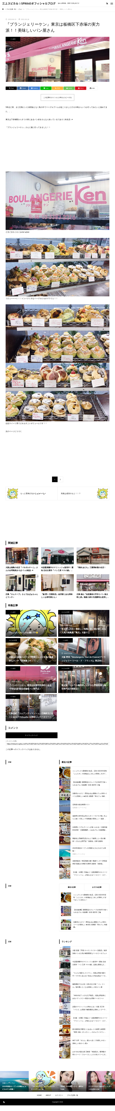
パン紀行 (13, 39)
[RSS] (107, 3)
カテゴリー (59, 1095)
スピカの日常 (65, 612)
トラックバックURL (11, 741)
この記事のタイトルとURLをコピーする (57, 97)
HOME (39, 1095)
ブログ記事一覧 (72, 1095)
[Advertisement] (57, 150)
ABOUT (48, 1095)
